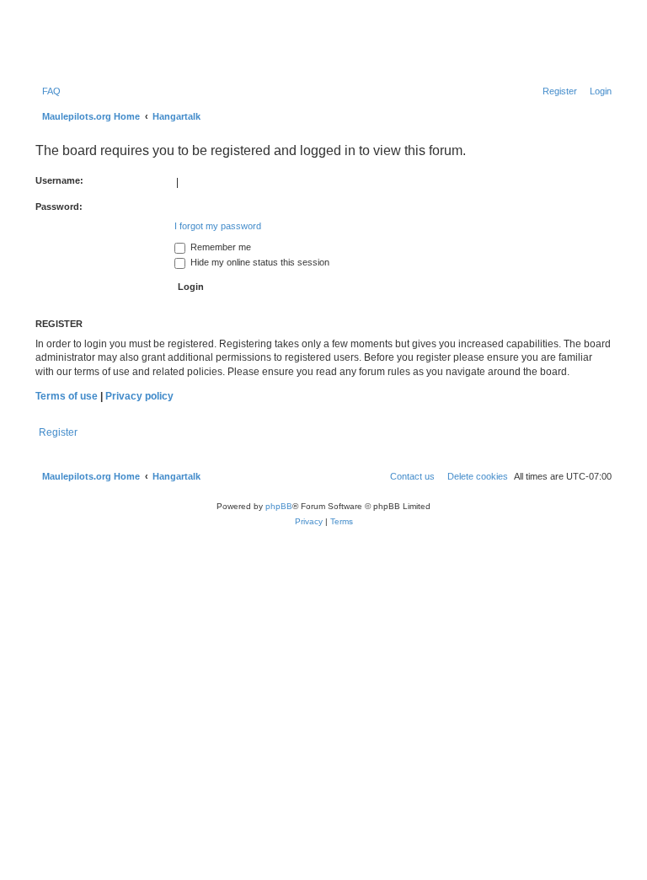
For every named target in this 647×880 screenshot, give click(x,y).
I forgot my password (217, 226)
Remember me (219, 247)
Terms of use (66, 396)
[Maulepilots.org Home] (103, 41)
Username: (59, 180)
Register (58, 432)
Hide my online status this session (258, 262)
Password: (59, 206)
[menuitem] (48, 91)
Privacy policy (139, 396)
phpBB (278, 506)
